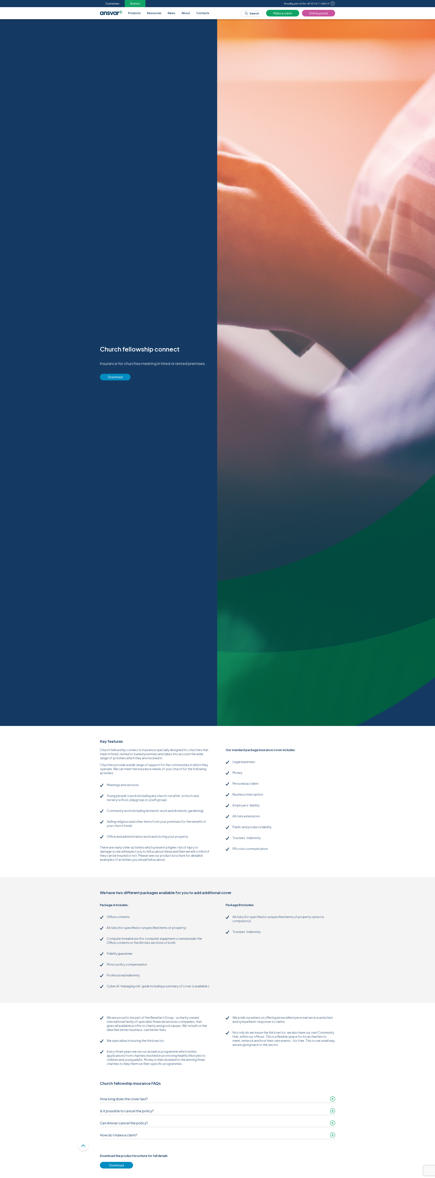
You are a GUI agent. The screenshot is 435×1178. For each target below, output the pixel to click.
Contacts (202, 13)
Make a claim (282, 13)
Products (134, 13)
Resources (154, 13)
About (185, 13)
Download (115, 377)
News (171, 13)
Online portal (318, 13)
